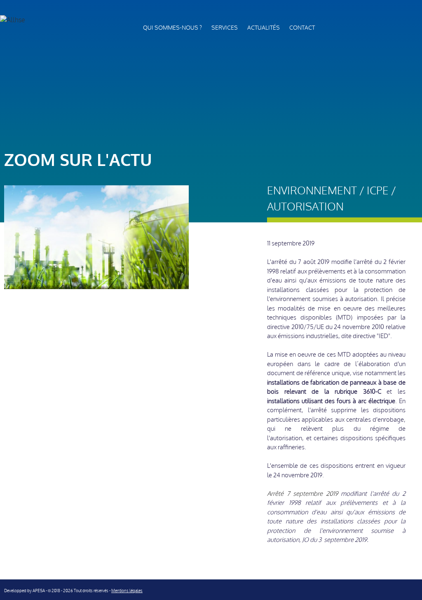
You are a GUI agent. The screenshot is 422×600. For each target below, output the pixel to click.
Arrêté (277, 494)
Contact (302, 28)
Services (224, 28)
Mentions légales (127, 590)
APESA (39, 590)
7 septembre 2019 (312, 494)
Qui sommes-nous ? (172, 28)
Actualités (263, 28)
